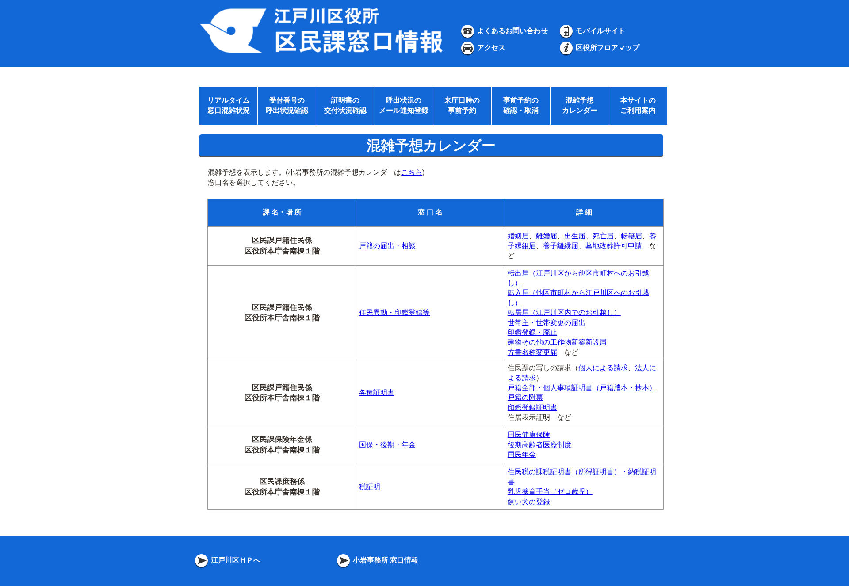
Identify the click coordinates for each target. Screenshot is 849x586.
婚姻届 (518, 236)
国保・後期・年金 (387, 444)
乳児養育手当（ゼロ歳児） (550, 491)
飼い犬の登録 (529, 502)
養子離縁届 (560, 245)
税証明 (369, 486)
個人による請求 (603, 368)
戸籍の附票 (525, 397)
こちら (411, 172)
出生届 (574, 236)
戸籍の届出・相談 (387, 245)
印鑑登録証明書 (532, 407)
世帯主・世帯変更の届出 (546, 322)
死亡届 (603, 236)
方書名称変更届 (532, 352)
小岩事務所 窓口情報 (384, 560)
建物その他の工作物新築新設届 (557, 342)
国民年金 (522, 454)
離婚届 (546, 236)
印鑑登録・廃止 (532, 332)
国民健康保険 (529, 434)
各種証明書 (376, 392)
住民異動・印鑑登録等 (394, 312)
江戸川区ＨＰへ (234, 560)
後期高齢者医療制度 (539, 444)
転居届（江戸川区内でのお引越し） (564, 312)
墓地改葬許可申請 (613, 245)
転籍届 (631, 236)
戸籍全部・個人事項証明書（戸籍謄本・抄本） (582, 387)
